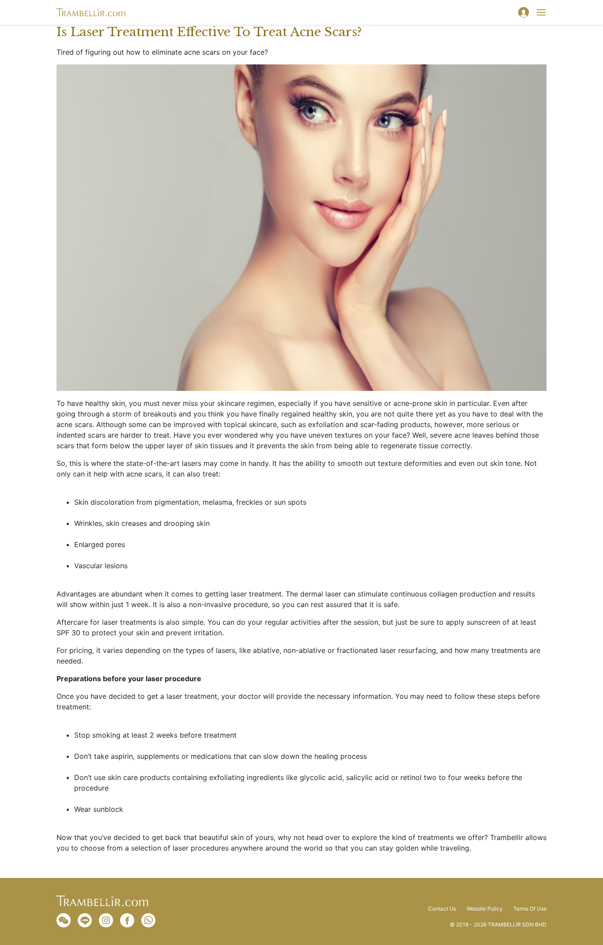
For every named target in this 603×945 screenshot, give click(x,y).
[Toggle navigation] (541, 12)
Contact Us (442, 908)
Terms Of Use (529, 908)
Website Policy (485, 908)
